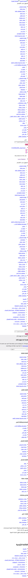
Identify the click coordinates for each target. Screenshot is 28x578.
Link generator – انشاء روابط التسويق (15, 319)
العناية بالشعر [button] (23, 38)
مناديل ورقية (22, 107)
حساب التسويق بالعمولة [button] (21, 306)
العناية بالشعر (23, 394)
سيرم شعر (22, 51)
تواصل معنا (24, 303)
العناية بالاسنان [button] (23, 78)
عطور (23, 123)
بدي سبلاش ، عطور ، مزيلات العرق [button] (18, 116)
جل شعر (23, 56)
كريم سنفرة (22, 18)
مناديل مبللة (22, 105)
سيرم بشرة (22, 9)
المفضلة (24, 326)
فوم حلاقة (22, 96)
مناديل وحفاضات (22, 499)
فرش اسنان (22, 83)
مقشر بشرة (22, 25)
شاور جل (23, 69)
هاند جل (23, 74)
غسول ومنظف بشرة (20, 11)
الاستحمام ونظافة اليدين (20, 426)
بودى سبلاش (22, 121)
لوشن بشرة (22, 20)
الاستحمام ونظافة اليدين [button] (20, 65)
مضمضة (23, 89)
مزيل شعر (22, 101)
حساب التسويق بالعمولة (21, 555)
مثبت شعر (22, 58)
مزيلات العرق (22, 118)
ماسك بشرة (22, 22)
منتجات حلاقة (23, 482)
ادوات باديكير (23, 125)
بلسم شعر (22, 42)
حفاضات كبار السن (20, 114)
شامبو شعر (22, 40)
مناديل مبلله (23, 503)
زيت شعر (23, 49)
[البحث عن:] (21, 349)
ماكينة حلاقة (22, 94)
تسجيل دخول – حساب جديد (18, 308)
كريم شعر (22, 54)
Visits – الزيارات (21, 315)
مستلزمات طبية (23, 522)
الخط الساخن (22, 148)
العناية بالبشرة (23, 357)
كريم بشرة (22, 13)
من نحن (25, 301)
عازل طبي (24, 134)
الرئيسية (25, 299)
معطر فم (22, 80)
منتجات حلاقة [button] (23, 92)
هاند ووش (22, 71)
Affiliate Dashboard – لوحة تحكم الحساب (15, 310)
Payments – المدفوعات (19, 317)
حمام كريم (22, 47)
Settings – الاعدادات (20, 321)
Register (23, 159)
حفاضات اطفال (21, 112)
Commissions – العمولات (18, 312)
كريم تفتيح (22, 16)
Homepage (25, 346)
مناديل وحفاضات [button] (22, 103)
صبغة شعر (22, 60)
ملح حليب (23, 29)
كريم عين (23, 31)
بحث (26, 144)
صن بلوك (23, 27)
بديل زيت (23, 45)
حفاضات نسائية (21, 110)
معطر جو (24, 132)
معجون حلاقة (21, 98)
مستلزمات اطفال (22, 136)
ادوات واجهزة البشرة (20, 36)
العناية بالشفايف (21, 33)
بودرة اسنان (22, 87)
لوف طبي (22, 76)
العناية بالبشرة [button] (23, 7)
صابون (23, 67)
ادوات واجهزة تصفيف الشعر (18, 63)
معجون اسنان (21, 85)
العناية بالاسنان (23, 445)
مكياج (25, 127)
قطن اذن (24, 130)
